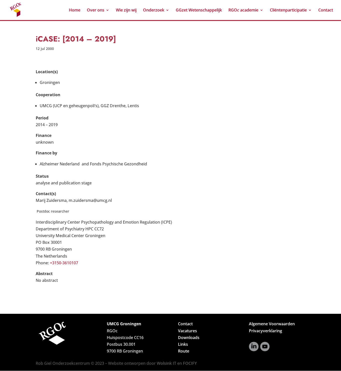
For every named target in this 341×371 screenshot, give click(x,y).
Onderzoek (153, 10)
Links (183, 344)
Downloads (188, 337)
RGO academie (243, 10)
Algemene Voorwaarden (272, 324)
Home (74, 10)
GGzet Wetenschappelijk (199, 10)
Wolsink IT (166, 363)
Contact (325, 10)
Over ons (95, 10)
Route (183, 351)
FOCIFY (190, 363)
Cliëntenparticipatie (288, 10)
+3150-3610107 (64, 263)
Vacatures (187, 331)
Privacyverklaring (265, 331)
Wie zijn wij (126, 10)
